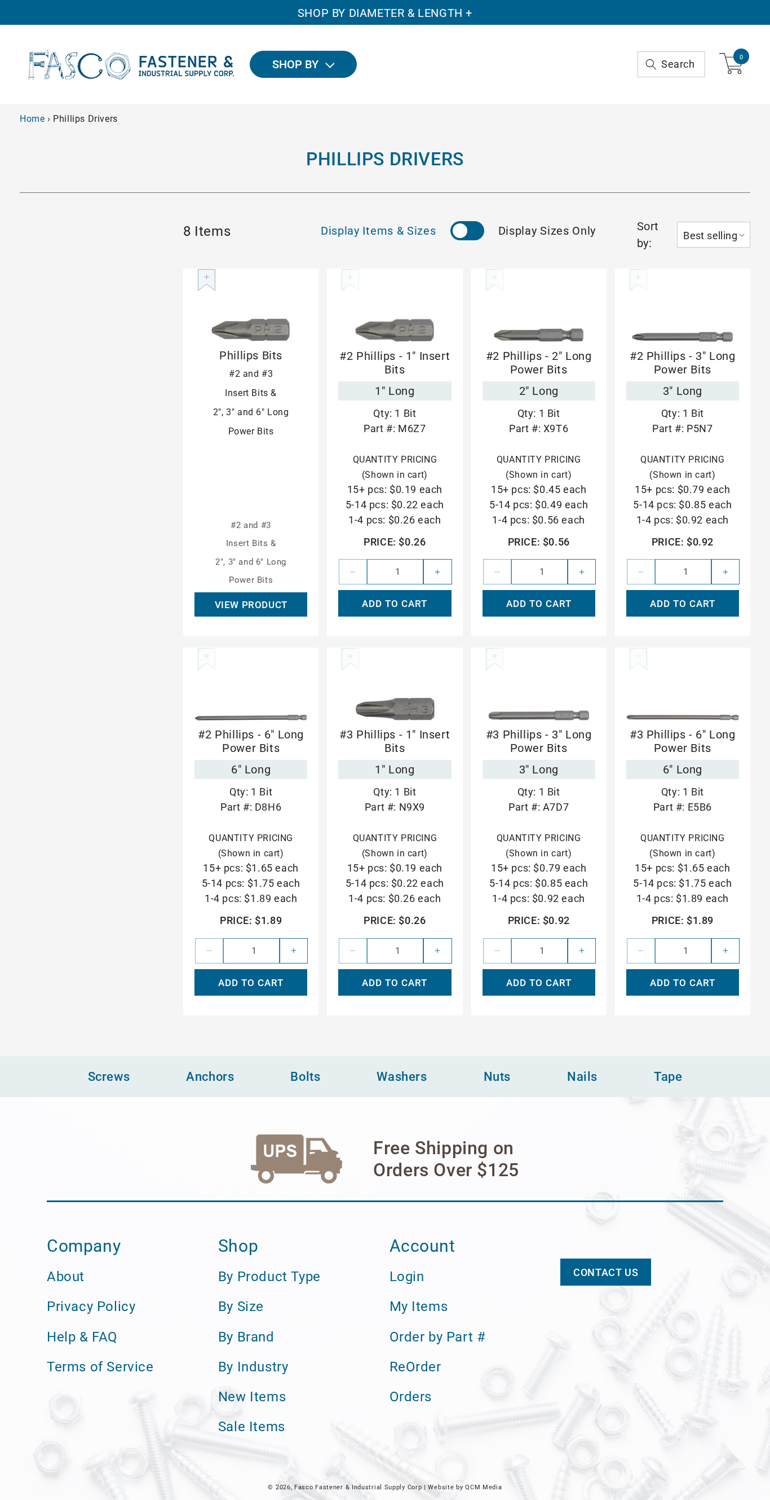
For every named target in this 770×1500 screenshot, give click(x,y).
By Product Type (269, 1277)
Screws (109, 1077)
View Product (251, 604)
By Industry (253, 1367)
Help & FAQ (82, 1337)
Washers (402, 1077)
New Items (252, 1397)
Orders (411, 1397)
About (66, 1277)
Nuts (497, 1077)
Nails (582, 1077)
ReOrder (415, 1367)
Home (32, 118)
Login (407, 1277)
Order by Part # (438, 1337)
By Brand (246, 1337)
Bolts (305, 1077)
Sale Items (251, 1427)
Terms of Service (100, 1367)
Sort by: (648, 234)
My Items (419, 1306)
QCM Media (483, 1487)
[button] (671, 64)
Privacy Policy (91, 1306)
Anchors (210, 1077)
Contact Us (605, 1272)
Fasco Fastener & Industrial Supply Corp (358, 1487)
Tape (668, 1077)
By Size (241, 1306)
